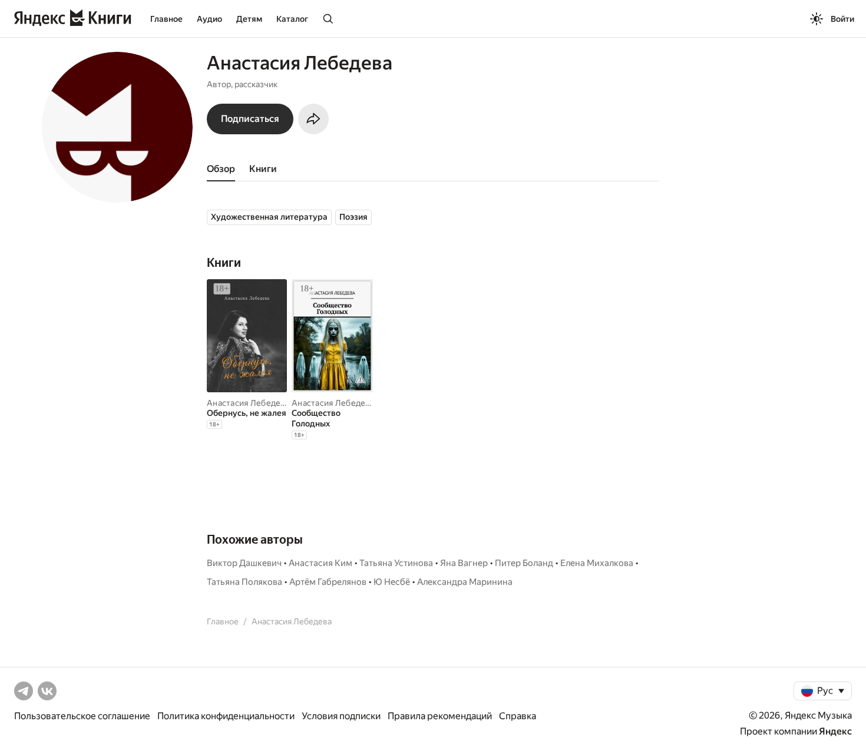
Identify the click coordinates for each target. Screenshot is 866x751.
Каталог (292, 19)
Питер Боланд (524, 563)
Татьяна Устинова (396, 563)
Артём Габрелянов (327, 582)
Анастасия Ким (320, 563)
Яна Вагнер (464, 563)
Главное (166, 19)
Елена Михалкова (596, 563)
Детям (249, 19)
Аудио (209, 19)
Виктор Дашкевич (244, 563)
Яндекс (835, 731)
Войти (842, 19)
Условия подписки (341, 716)
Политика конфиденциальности (226, 716)
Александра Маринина (465, 582)
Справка (517, 716)
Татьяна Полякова (244, 582)
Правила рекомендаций (440, 716)
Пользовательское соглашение (82, 716)
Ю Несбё (391, 582)
